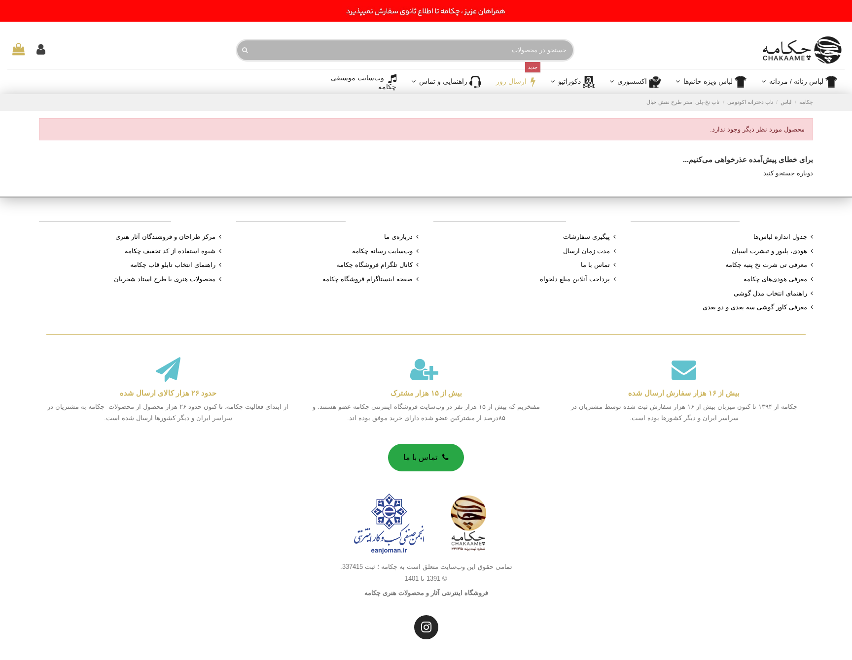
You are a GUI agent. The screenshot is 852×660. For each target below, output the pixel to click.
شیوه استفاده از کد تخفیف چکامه (170, 251)
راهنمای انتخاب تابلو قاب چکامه (172, 264)
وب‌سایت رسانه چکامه (382, 251)
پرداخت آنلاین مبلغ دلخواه (575, 279)
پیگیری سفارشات (586, 236)
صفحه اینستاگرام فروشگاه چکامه (367, 279)
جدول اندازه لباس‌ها (780, 236)
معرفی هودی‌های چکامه (775, 279)
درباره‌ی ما (398, 236)
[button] (635, 81)
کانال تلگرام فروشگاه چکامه (375, 264)
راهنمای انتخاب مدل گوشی (770, 293)
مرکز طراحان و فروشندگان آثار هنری (165, 236)
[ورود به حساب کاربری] (41, 50)
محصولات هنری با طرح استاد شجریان (164, 279)
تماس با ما (595, 264)
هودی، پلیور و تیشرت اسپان (769, 251)
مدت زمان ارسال (586, 251)
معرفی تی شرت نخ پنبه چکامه (766, 264)
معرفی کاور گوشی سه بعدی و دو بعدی (755, 307)
